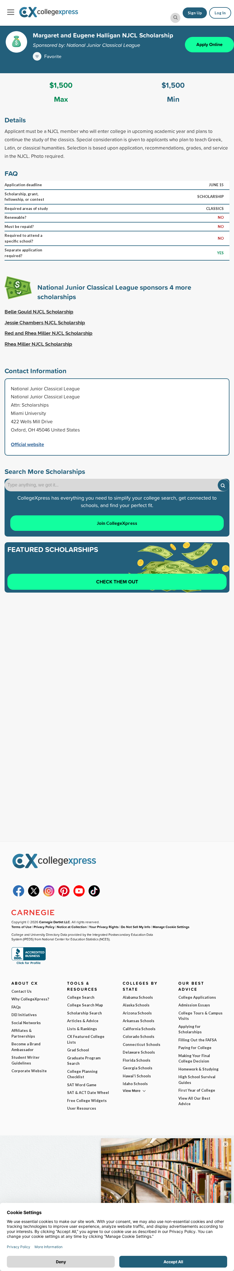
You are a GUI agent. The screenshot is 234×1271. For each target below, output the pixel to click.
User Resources (81, 1108)
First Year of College (196, 1090)
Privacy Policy (44, 926)
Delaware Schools (139, 1052)
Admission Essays (194, 1005)
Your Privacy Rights (104, 926)
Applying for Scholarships (190, 1029)
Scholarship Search (84, 1013)
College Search (80, 997)
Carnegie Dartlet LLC (54, 922)
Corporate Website (29, 1071)
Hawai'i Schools (137, 1076)
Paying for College (194, 1047)
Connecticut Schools (141, 1044)
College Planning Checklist (82, 1074)
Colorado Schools (138, 1036)
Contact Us (21, 991)
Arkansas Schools (138, 1020)
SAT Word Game (81, 1085)
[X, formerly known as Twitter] (34, 895)
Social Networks (26, 1022)
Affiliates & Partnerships (23, 1033)
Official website (27, 444)
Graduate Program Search (83, 1061)
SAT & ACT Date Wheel (88, 1092)
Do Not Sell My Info (135, 926)
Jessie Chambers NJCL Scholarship (45, 322)
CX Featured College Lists (85, 1039)
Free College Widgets (87, 1100)
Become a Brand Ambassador (26, 1047)
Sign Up (195, 13)
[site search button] (175, 18)
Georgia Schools (137, 1068)
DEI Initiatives (24, 1014)
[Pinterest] (64, 895)
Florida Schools (136, 1060)
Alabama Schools (138, 997)
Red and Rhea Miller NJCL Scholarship (48, 333)
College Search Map (85, 1005)
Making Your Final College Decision (194, 1058)
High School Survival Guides (196, 1080)
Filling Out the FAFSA (197, 1040)
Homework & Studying (198, 1069)
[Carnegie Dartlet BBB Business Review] (28, 963)
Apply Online (209, 44)
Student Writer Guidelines (25, 1060)
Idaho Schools (135, 1083)
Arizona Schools (137, 1013)
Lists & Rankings (82, 1028)
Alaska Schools (136, 1005)
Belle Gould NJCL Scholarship (39, 312)
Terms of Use (21, 926)
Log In (220, 13)
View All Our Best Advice (194, 1101)
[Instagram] (49, 895)
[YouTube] (79, 895)
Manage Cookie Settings (171, 926)
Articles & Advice (82, 1020)
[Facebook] (18, 895)
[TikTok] (94, 895)
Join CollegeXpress (117, 523)
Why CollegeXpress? (30, 999)
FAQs (16, 1007)
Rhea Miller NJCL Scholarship (38, 344)
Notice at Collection (72, 926)
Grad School (78, 1050)
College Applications (197, 997)
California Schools (139, 1028)
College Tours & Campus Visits (200, 1016)
